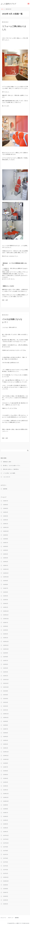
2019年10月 (6, 759)
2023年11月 (5, 614)
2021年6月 (5, 694)
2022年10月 (6, 649)
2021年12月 (6, 679)
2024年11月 (5, 573)
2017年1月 (5, 873)
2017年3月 (5, 869)
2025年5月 (5, 550)
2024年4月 (5, 595)
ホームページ (3, 917)
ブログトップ (10, 917)
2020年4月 (5, 740)
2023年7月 (5, 622)
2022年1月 (5, 675)
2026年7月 (5, 500)
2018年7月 (5, 812)
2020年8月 (5, 725)
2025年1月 (5, 565)
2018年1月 (5, 831)
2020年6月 (5, 732)
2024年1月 (5, 607)
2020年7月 (5, 729)
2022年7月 (5, 660)
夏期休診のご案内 (7, 461)
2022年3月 (5, 671)
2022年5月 (5, 664)
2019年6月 (5, 770)
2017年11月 (5, 839)
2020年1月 (5, 748)
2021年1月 (5, 710)
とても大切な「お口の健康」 (9, 473)
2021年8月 (5, 690)
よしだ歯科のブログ (8, 4)
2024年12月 (6, 569)
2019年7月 (5, 767)
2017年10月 (6, 843)
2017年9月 (5, 846)
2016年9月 (5, 884)
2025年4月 (5, 554)
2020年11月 (5, 717)
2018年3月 (5, 824)
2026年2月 (5, 519)
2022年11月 (5, 645)
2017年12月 (6, 835)
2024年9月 (5, 580)
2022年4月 (5, 668)
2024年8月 (5, 584)
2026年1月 (5, 523)
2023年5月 (5, 630)
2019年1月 (5, 789)
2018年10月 (6, 801)
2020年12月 (6, 713)
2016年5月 (5, 896)
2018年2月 (5, 827)
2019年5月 (5, 774)
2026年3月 (5, 516)
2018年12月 (6, 793)
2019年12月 (6, 751)
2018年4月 (5, 820)
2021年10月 (6, 687)
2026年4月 (5, 512)
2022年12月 (6, 641)
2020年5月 (5, 736)
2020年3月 (5, 744)
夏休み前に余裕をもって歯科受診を (11, 469)
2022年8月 (5, 656)
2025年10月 (6, 531)
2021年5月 (5, 698)
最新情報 (5, 488)
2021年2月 (5, 706)
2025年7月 (5, 542)
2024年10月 (6, 576)
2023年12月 (6, 611)
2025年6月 (5, 546)
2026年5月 (5, 508)
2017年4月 (5, 865)
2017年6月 (5, 858)
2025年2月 (5, 561)
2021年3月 (5, 702)
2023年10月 (6, 618)
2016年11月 (5, 877)
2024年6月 (5, 592)
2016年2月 (5, 903)
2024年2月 (5, 603)
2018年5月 (5, 816)
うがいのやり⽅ (6, 476)
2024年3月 (5, 599)
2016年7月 (5, 892)
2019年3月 (5, 782)
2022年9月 (5, 652)
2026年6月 (5, 504)
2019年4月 (5, 778)
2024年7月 (5, 588)
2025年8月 (5, 538)
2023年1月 (5, 637)
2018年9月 (5, 805)
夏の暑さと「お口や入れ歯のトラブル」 (12, 465)
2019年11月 (5, 755)
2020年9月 (5, 721)
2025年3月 (5, 557)
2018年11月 (5, 797)
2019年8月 (5, 763)
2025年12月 (6, 527)
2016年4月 (5, 900)
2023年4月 (5, 633)
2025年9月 (5, 535)
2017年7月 (5, 854)
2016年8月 (5, 888)
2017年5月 (5, 862)
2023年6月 (5, 626)
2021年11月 (5, 683)
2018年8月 (5, 808)
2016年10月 (6, 881)
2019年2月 (5, 786)
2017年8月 (5, 850)
